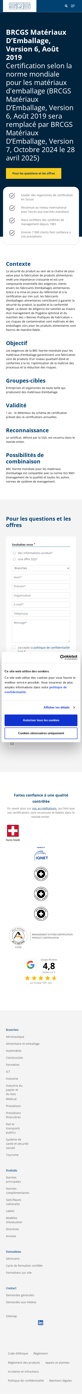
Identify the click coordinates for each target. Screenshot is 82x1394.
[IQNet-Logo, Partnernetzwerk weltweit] (41, 853)
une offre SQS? (27, 559)
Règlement (40, 1353)
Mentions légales (60, 1380)
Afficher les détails (57, 707)
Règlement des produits (24, 1362)
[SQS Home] (19, 6)
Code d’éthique (18, 1353)
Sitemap (11, 1316)
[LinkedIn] (41, 1322)
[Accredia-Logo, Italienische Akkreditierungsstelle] (41, 937)
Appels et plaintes (57, 1362)
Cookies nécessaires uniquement (41, 733)
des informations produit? (35, 553)
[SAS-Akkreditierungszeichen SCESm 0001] (41, 873)
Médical (11, 1099)
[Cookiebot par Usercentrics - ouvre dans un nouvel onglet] (60, 657)
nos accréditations (44, 808)
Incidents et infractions (23, 1371)
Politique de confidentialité (26, 1380)
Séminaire (13, 1258)
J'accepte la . (44, 650)
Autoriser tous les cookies (41, 720)
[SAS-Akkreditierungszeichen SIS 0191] (41, 913)
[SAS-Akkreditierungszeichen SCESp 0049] (41, 893)
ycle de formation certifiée (25, 1265)
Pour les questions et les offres (33, 173)
